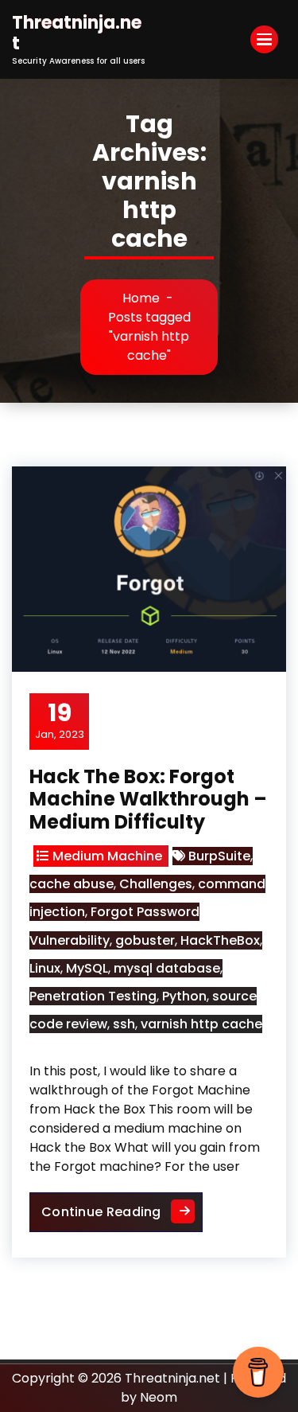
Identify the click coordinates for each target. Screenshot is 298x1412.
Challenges (155, 884)
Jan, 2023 (59, 720)
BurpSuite (219, 856)
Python (184, 996)
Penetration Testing (93, 996)
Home (141, 298)
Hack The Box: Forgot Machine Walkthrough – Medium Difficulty (148, 799)
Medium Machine (107, 856)
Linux (44, 968)
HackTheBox (220, 940)
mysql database (167, 968)
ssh (124, 1024)
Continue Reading (122, 1211)
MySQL (87, 968)
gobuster (145, 940)
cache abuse (71, 884)
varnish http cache (201, 1024)
